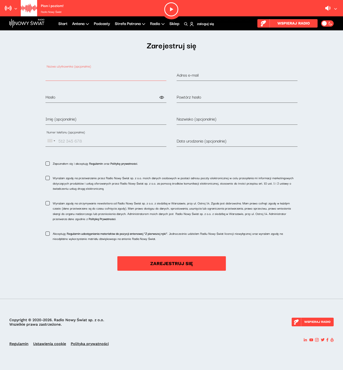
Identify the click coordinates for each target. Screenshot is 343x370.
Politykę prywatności (123, 163)
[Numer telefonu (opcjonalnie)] (106, 141)
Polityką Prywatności (102, 218)
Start (62, 23)
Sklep (174, 23)
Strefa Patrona (128, 23)
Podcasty (102, 23)
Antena (78, 23)
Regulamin (96, 163)
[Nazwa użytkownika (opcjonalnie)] (106, 75)
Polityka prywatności (90, 344)
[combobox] (51, 140)
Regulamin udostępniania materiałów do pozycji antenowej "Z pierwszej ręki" (117, 233)
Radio (155, 23)
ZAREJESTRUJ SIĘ (171, 263)
